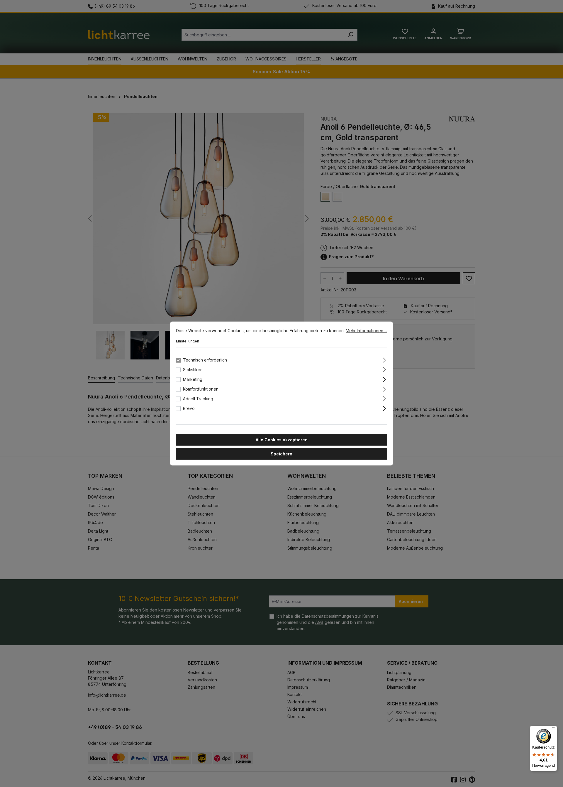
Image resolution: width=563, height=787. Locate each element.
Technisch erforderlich (205, 359)
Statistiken (193, 369)
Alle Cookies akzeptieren (282, 439)
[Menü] (553, 729)
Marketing (192, 379)
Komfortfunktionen (200, 388)
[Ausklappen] (384, 359)
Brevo (189, 408)
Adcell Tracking (198, 398)
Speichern (281, 453)
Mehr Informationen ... (366, 330)
